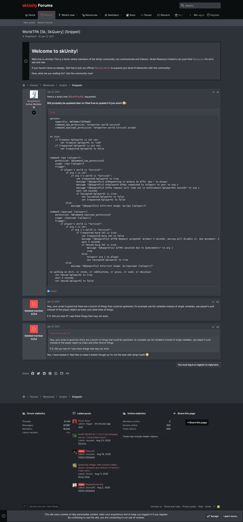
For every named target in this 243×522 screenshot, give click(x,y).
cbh (68, 432)
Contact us (156, 506)
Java (80, 426)
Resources (198, 59)
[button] (77, 15)
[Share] (213, 92)
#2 (217, 302)
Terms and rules (172, 506)
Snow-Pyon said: (58, 333)
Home (208, 506)
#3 (217, 327)
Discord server (102, 67)
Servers (82, 443)
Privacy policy (189, 506)
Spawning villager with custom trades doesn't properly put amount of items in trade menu (98, 467)
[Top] (214, 506)
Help (200, 506)
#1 (218, 92)
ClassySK (87, 451)
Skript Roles (84, 420)
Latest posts (84, 413)
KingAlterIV (31, 36)
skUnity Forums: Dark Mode (44, 506)
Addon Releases (86, 457)
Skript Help (84, 476)
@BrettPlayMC (76, 96)
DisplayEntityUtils (91, 484)
